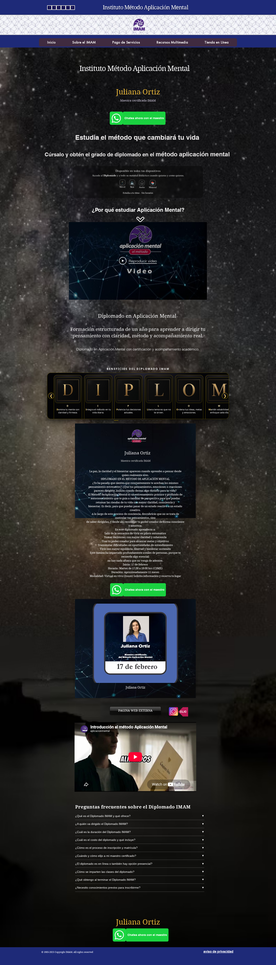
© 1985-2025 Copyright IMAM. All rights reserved (67, 952)
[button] (84, 42)
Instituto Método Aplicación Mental (145, 7)
